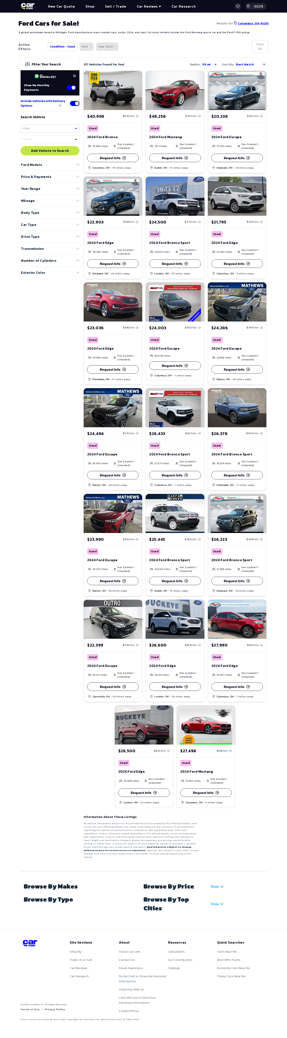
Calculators (176, 951)
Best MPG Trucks (229, 960)
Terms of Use (30, 1009)
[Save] (136, 77)
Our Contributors (180, 960)
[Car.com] (28, 6)
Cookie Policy (129, 1011)
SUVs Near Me (227, 951)
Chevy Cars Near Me (231, 976)
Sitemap (174, 968)
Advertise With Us (131, 989)
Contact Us (127, 960)
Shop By (76, 951)
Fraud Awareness (131, 968)
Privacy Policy (55, 1009)
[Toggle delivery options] (74, 103)
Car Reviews (78, 968)
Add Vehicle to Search (50, 150)
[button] (237, 6)
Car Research (79, 976)
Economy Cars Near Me (233, 968)
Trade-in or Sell (81, 960)
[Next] (139, 90)
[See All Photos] (113, 90)
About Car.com (129, 951)
